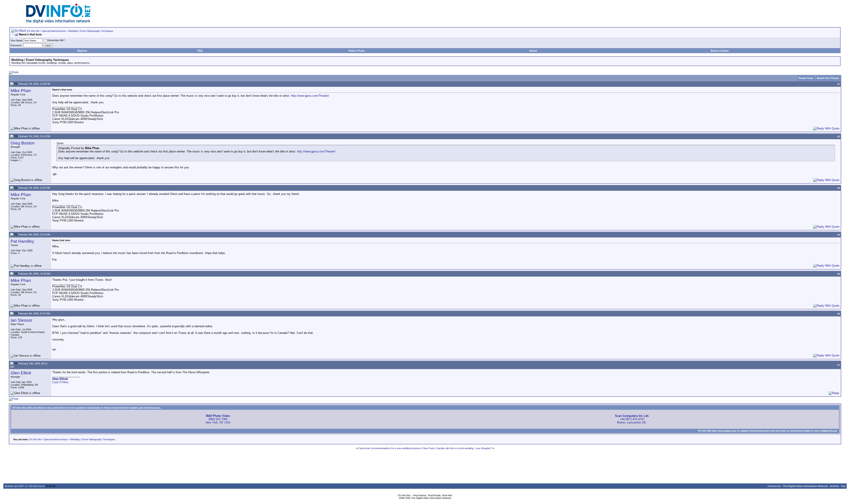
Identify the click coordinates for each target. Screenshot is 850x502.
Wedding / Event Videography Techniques (91, 31)
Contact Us (774, 486)
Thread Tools (805, 78)
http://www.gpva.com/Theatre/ (310, 95)
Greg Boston (23, 143)
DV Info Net (33, 31)
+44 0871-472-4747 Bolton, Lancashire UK (632, 419)
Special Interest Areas (54, 31)
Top (843, 486)
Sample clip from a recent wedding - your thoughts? (464, 448)
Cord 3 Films (60, 382)
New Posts (429, 448)
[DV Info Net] (58, 22)
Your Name (17, 40)
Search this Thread (828, 78)
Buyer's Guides (720, 50)
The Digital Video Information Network (805, 486)
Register (82, 50)
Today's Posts (356, 50)
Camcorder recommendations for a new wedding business (389, 448)
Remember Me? (56, 40)
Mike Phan (21, 90)
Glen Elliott (21, 373)
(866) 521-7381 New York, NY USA (218, 419)
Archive (834, 486)
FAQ (200, 50)
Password (16, 45)
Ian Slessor (21, 320)
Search (533, 50)
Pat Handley (22, 241)
